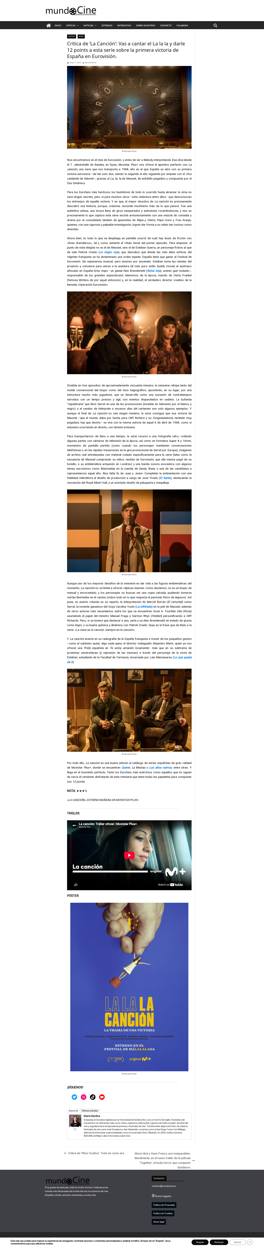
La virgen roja (108, 252)
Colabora (182, 25)
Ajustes (237, 1242)
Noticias (88, 25)
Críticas (70, 25)
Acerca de (73, 1111)
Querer (126, 767)
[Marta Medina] (75, 1117)
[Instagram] (83, 1097)
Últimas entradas (90, 1111)
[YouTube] (102, 1097)
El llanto (165, 478)
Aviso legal (158, 1221)
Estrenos (107, 25)
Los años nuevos (160, 767)
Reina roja (153, 271)
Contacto (166, 25)
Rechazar (219, 1242)
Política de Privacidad (164, 1205)
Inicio (58, 25)
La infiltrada (144, 606)
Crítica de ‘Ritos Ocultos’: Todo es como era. (96, 1153)
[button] (77, 25)
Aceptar (200, 1242)
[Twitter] (74, 1097)
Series (81, 36)
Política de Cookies (163, 1213)
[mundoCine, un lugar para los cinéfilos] (48, 25)
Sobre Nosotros (145, 25)
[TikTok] (92, 1097)
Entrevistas (124, 25)
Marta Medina (90, 63)
